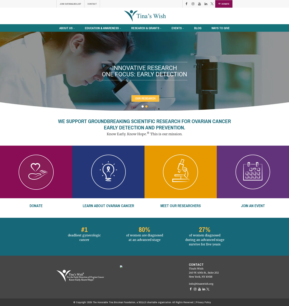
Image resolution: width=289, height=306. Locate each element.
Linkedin (206, 4)
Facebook (186, 4)
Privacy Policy (203, 302)
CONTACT (92, 4)
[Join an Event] (253, 172)
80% (144, 229)
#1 (84, 229)
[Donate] (36, 172)
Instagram (193, 4)
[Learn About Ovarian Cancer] (108, 172)
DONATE (225, 4)
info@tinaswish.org (201, 283)
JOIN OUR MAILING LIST (70, 4)
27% (204, 229)
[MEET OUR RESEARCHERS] (180, 172)
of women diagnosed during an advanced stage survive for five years (204, 239)
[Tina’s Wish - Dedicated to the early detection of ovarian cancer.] (145, 15)
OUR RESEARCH (145, 98)
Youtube (199, 4)
